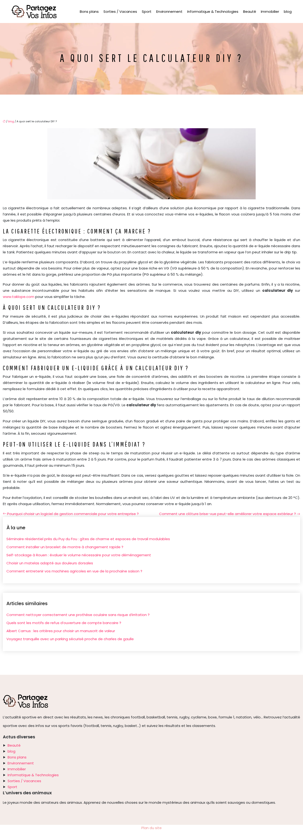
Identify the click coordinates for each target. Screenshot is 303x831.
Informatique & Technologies (212, 11)
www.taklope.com (18, 296)
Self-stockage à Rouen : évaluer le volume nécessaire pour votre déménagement (78, 554)
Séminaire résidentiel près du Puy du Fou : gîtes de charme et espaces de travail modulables (88, 538)
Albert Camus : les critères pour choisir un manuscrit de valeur (60, 630)
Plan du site (151, 827)
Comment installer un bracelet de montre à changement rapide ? (64, 546)
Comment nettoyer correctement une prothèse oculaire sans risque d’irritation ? (78, 614)
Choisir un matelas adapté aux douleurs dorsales (49, 563)
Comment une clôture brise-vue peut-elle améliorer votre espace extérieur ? (227, 513)
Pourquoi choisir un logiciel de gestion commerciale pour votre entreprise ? (73, 513)
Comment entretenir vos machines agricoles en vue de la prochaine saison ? (74, 571)
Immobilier (270, 11)
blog (288, 11)
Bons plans (89, 11)
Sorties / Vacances (120, 11)
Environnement (169, 11)
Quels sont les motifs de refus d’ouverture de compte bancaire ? (63, 622)
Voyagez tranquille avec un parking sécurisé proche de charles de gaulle (70, 638)
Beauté (249, 11)
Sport (147, 11)
